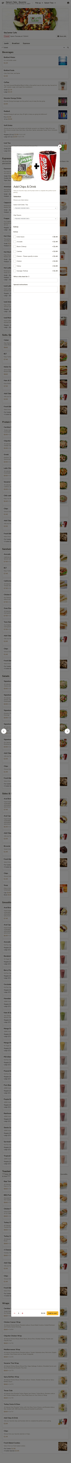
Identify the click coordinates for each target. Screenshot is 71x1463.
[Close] (60, 146)
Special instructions (20, 285)
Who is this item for (20, 277)
